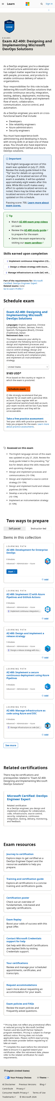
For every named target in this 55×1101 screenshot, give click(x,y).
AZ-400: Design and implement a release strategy (25, 635)
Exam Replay (13, 919)
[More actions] (48, 10)
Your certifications (17, 963)
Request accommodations (21, 985)
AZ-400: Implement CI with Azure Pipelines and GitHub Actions (25, 596)
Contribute (7, 1088)
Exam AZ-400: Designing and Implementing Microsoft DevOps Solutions (27, 315)
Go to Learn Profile (13, 288)
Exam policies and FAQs (20, 1003)
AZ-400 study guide (35, 230)
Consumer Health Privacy (14, 1092)
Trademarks (8, 1096)
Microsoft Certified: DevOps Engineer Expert (23, 282)
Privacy (19, 1088)
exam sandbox (33, 242)
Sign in (49, 3)
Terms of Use (39, 1092)
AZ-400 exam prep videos (33, 221)
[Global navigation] (3, 4)
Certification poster (17, 897)
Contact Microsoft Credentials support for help (23, 940)
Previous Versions (27, 1084)
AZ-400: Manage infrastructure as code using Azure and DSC (25, 712)
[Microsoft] (27, 4)
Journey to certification (20, 854)
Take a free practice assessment (24, 418)
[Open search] (42, 4)
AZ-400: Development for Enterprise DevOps (27, 551)
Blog (42, 1084)
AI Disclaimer (8, 1084)
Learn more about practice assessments (27, 425)
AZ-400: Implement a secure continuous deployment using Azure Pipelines (27, 675)
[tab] (15, 528)
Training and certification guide (25, 878)
